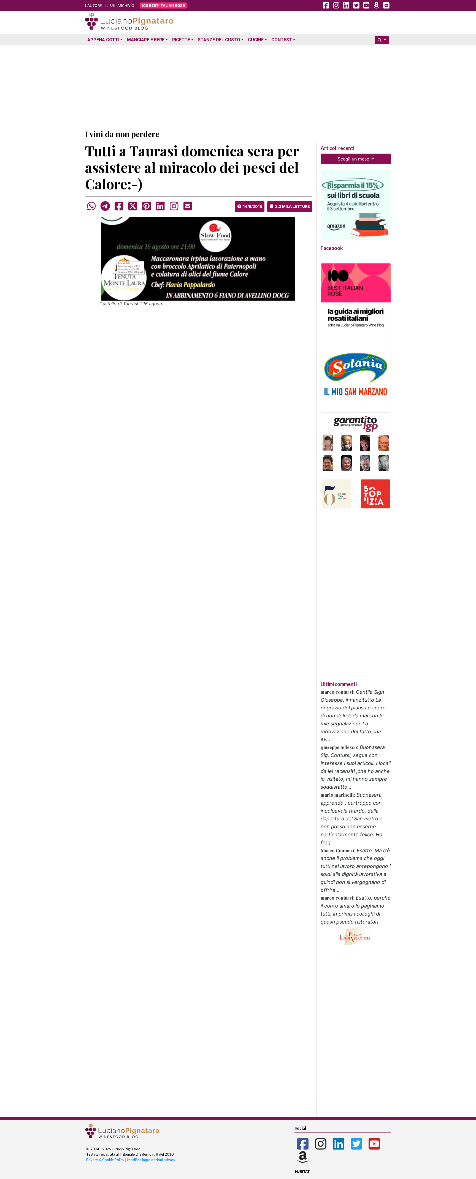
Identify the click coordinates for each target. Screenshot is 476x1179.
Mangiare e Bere (145, 39)
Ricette (181, 39)
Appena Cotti (103, 39)
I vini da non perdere (122, 134)
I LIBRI (110, 5)
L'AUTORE (93, 5)
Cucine (256, 39)
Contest (281, 39)
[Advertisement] (238, 86)
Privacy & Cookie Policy (105, 1160)
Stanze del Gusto (219, 39)
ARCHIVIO (125, 5)
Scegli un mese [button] (354, 159)
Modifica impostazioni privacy (151, 1160)
